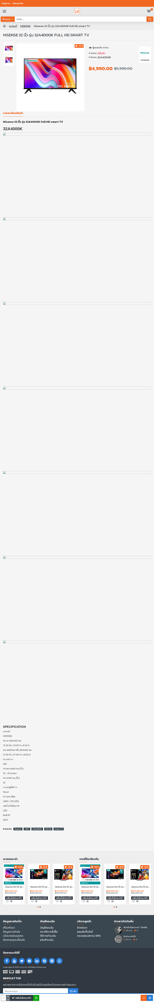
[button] (37, 907)
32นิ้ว (27, 829)
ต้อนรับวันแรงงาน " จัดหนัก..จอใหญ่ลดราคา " (136, 927)
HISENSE (25, 26)
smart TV (59, 829)
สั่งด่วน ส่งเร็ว (129, 936)
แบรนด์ (13, 26)
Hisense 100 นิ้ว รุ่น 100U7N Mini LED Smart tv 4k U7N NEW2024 (64, 887)
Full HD (48, 829)
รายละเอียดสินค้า (13, 113)
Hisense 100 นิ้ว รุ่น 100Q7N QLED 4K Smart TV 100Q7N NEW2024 (39, 887)
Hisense (18, 829)
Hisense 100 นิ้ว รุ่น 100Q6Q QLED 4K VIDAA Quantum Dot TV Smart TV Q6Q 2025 (14, 887)
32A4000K (37, 829)
